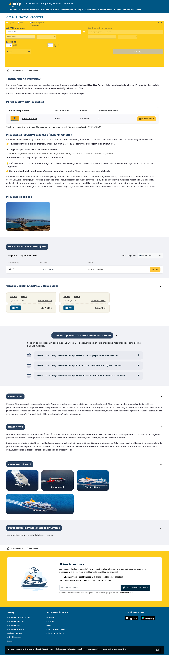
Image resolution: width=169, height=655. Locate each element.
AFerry (10, 612)
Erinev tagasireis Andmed (38, 24)
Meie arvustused (15, 633)
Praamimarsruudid (50, 10)
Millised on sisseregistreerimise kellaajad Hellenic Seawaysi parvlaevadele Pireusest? (78, 355)
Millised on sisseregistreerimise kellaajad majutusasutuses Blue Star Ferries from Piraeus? (81, 375)
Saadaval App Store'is (131, 618)
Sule (158, 650)
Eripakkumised (105, 10)
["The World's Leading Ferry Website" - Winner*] (15, 4)
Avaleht (13, 10)
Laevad (117, 10)
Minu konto (128, 10)
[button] (138, 9)
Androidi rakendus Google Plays (148, 618)
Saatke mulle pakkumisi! (137, 588)
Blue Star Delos (40, 510)
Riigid (80, 10)
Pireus (43, 269)
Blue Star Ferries (29, 118)
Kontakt (50, 621)
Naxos (52, 269)
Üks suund (24, 23)
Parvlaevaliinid (14, 625)
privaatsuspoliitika (119, 649)
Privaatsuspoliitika (126, 593)
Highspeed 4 (57, 487)
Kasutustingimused (55, 629)
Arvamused (90, 10)
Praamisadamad (68, 10)
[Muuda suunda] (84, 32)
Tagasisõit (12, 23)
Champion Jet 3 (22, 486)
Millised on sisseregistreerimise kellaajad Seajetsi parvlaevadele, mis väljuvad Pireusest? (80, 365)
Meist (49, 625)
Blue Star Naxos (92, 487)
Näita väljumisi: (129, 255)
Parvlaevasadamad (16, 629)
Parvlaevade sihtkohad (18, 617)
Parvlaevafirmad (15, 621)
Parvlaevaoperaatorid (29, 10)
